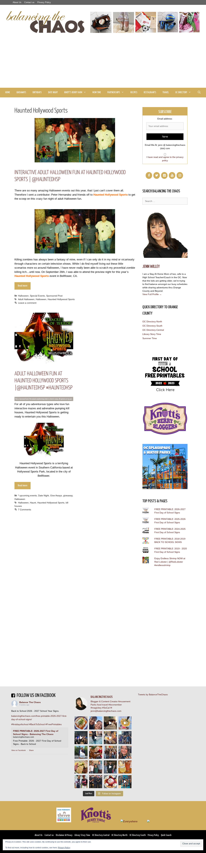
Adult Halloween (26, 299)
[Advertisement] (103, 63)
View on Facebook (18, 750)
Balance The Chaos (30, 702)
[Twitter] (156, 175)
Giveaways (21, 92)
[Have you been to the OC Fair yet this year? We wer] (110, 737)
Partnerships (113, 92)
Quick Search (166, 835)
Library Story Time (151, 334)
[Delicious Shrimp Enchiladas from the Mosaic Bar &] (81, 722)
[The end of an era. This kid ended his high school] (95, 781)
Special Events (37, 295)
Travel (166, 92)
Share (31, 750)
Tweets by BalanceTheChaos (153, 694)
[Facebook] (149, 175)
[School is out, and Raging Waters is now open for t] (124, 781)
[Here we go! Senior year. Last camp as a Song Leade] (81, 752)
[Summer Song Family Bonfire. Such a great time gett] (95, 722)
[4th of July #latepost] (110, 767)
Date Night (53, 92)
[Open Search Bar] (199, 92)
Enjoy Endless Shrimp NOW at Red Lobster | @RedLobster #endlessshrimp (169, 561)
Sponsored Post (54, 295)
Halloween (23, 295)
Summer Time (149, 338)
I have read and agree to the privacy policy (164, 159)
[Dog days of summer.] (95, 737)
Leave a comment (27, 303)
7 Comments (24, 509)
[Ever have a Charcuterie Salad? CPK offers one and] (81, 767)
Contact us (29, 2)
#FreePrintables (53, 724)
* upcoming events (27, 495)
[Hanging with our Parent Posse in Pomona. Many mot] (124, 737)
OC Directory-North (152, 321)
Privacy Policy (44, 2)
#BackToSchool (37, 724)
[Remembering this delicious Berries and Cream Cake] (95, 752)
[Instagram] (180, 175)
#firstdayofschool (19, 724)
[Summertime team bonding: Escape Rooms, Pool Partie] (110, 752)
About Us (17, 2)
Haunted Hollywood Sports (61, 299)
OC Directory (181, 92)
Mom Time (96, 92)
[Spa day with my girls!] (124, 767)
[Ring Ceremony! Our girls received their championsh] (124, 752)
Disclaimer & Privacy (64, 835)
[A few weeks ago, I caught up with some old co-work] (95, 767)
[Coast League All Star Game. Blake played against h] (81, 781)
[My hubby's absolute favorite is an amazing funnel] (110, 781)
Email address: (165, 118)
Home (7, 92)
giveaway (68, 495)
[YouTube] (172, 175)
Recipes (133, 92)
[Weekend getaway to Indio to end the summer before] (110, 722)
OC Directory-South (152, 325)
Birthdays (37, 92)
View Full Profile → (152, 294)
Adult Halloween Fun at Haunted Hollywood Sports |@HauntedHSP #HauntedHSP (43, 380)
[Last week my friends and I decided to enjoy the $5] (124, 722)
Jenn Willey (151, 266)
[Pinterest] (164, 175)
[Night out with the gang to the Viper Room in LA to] (81, 737)
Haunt (33, 502)
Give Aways (56, 495)
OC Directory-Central (153, 330)
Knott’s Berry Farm (73, 92)
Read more (22, 286)
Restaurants (150, 92)
